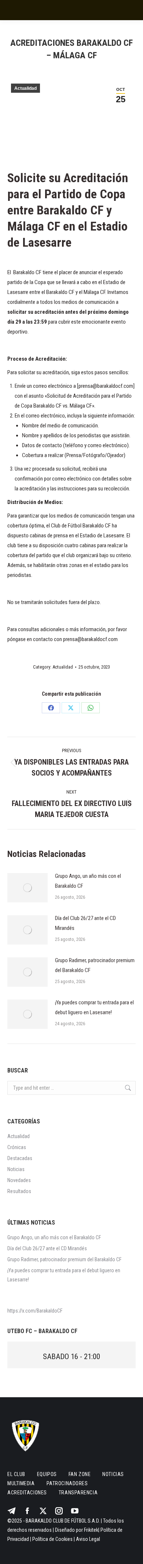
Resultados (19, 1191)
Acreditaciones (27, 1492)
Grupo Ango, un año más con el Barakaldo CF (88, 881)
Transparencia (78, 1492)
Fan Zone (80, 1474)
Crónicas (16, 1147)
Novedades (19, 1180)
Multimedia (21, 1483)
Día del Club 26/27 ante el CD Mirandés (85, 923)
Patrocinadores (67, 1483)
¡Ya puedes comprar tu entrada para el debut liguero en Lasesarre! (94, 1007)
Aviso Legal (88, 1539)
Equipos (47, 1474)
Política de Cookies (52, 1539)
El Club (16, 1474)
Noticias (16, 1169)
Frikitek (91, 1530)
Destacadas (19, 1158)
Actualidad (25, 88)
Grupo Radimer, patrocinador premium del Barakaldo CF (95, 965)
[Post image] (27, 887)
